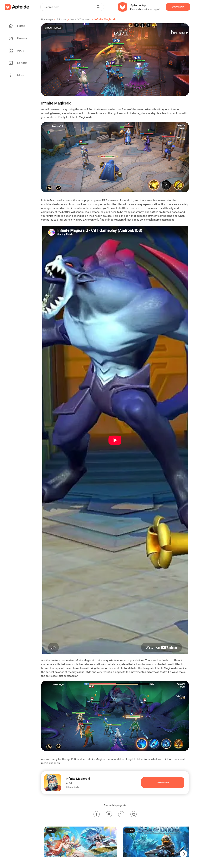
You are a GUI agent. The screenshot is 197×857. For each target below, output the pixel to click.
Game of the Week (80, 19)
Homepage (47, 19)
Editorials (61, 19)
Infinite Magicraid (105, 19)
